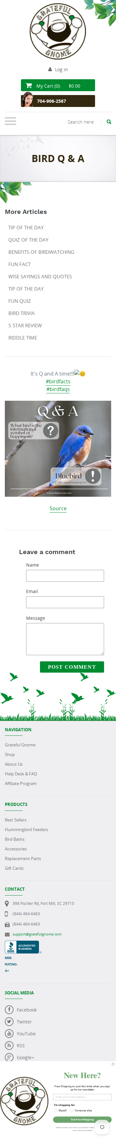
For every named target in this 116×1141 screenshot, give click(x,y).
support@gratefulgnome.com (37, 934)
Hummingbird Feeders (26, 829)
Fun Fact (19, 264)
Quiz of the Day (28, 239)
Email (32, 591)
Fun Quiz (19, 301)
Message (35, 618)
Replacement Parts (23, 858)
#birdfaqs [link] (58, 389)
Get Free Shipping (82, 1119)
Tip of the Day (26, 227)
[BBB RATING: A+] (23, 944)
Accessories (16, 849)
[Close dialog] (113, 1064)
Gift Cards (14, 868)
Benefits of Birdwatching (41, 252)
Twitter (24, 1022)
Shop (10, 754)
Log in (61, 69)
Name (32, 565)
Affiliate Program (21, 783)
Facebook (27, 1010)
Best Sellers (15, 820)
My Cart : (57, 86)
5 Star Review (25, 325)
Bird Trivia (21, 313)
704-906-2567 (51, 101)
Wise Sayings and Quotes (40, 276)
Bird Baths (14, 839)
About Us (14, 764)
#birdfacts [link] (58, 381)
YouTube (26, 1034)
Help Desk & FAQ (21, 774)
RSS (21, 1045)
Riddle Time (22, 337)
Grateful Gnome (20, 745)
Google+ (25, 1057)
